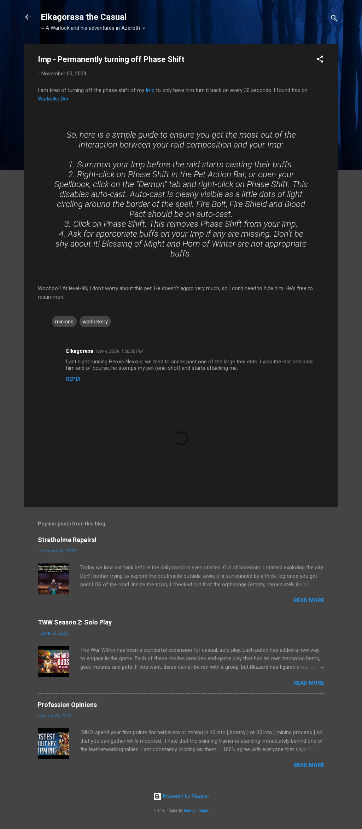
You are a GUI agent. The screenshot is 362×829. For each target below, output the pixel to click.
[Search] (334, 19)
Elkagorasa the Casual (84, 17)
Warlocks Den (54, 99)
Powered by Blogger (185, 796)
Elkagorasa (79, 351)
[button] (320, 60)
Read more (308, 600)
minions (64, 321)
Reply (73, 379)
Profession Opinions (67, 704)
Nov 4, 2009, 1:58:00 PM (119, 351)
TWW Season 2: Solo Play (75, 622)
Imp (150, 90)
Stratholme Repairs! (67, 539)
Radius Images (196, 810)
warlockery (95, 321)
